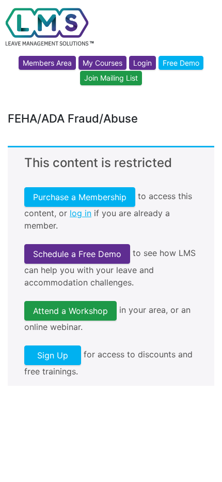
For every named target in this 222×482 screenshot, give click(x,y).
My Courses (102, 62)
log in (80, 213)
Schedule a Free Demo (77, 254)
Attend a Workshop (70, 311)
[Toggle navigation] (207, 37)
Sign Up (52, 355)
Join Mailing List (111, 77)
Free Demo (181, 62)
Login (142, 62)
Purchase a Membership (79, 197)
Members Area (47, 62)
